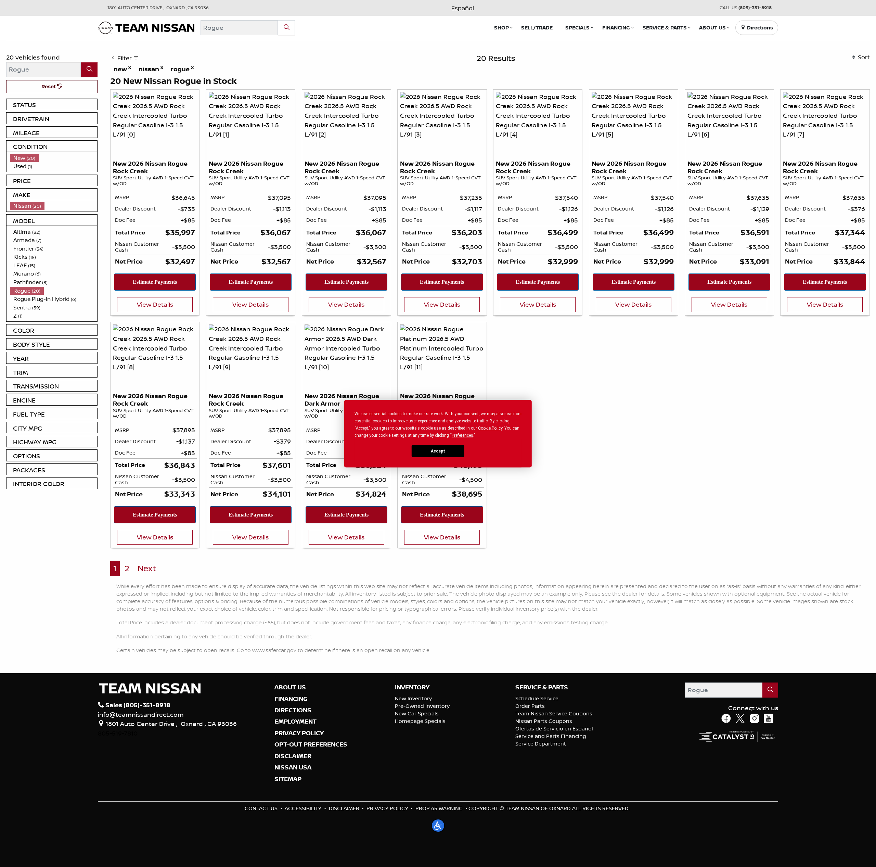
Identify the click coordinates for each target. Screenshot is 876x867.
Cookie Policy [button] (490, 427)
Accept (438, 451)
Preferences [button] (462, 435)
